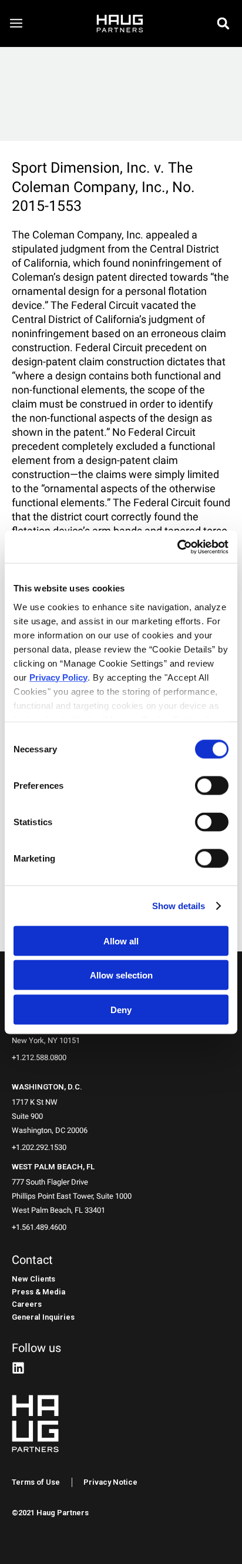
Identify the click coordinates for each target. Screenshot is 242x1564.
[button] (223, 23)
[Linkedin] (18, 1367)
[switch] (211, 785)
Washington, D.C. (47, 1086)
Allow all (121, 941)
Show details (178, 905)
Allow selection (121, 975)
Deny (121, 1009)
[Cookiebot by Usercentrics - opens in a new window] (177, 546)
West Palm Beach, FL (53, 1166)
